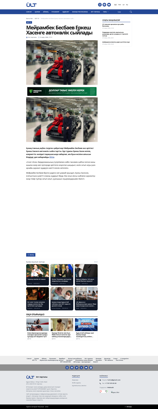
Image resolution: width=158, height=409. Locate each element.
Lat (123, 5)
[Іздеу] (131, 12)
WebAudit (110, 387)
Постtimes (119, 360)
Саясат (29, 12)
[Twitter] (81, 367)
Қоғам (37, 12)
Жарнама (75, 380)
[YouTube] (109, 5)
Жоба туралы (76, 383)
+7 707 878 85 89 (110, 383)
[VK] (76, 367)
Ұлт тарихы (95, 12)
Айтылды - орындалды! (81, 362)
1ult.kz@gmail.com (113, 380)
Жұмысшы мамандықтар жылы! (51, 360)
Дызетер (107, 358)
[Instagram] (100, 5)
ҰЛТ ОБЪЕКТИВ (65, 362)
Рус (127, 5)
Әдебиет (65, 12)
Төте (119, 5)
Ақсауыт (69, 360)
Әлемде (98, 358)
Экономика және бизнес (84, 360)
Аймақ (45, 12)
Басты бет (29, 18)
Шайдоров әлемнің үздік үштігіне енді (116, 42)
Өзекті (95, 362)
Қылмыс (99, 360)
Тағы (105, 12)
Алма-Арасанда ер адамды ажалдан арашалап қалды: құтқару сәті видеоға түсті (37, 335)
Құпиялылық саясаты (79, 385)
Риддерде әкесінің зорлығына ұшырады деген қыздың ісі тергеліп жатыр (115, 34)
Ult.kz (51, 157)
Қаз (115, 5)
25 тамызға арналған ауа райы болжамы (113, 25)
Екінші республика (80, 12)
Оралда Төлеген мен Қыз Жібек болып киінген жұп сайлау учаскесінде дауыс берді (61, 335)
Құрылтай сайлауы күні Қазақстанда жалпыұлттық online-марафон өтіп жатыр (85, 335)
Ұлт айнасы (109, 360)
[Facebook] (104, 5)
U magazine (124, 358)
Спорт (115, 358)
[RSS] (91, 367)
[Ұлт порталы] (31, 5)
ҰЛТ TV (37, 18)
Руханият (55, 12)
